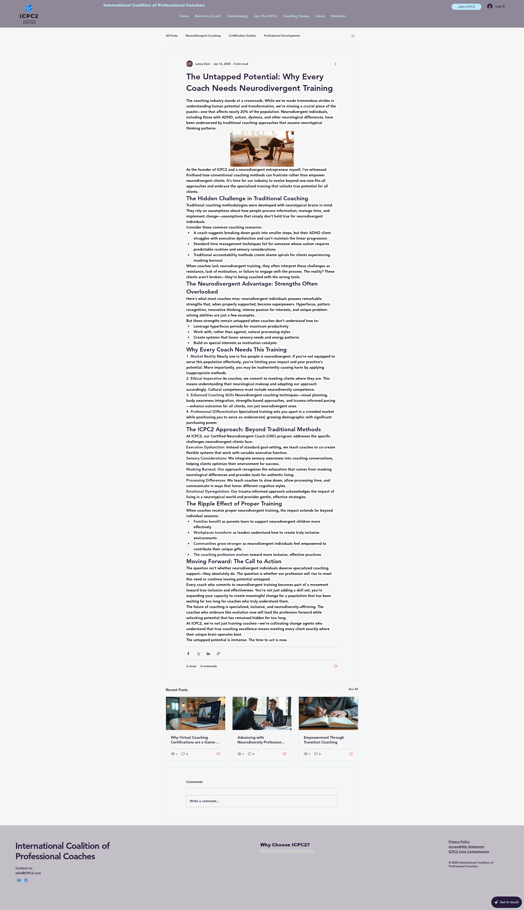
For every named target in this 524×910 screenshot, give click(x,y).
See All (353, 689)
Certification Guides (242, 35)
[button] (353, 35)
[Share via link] (218, 653)
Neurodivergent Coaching (203, 35)
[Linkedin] (19, 880)
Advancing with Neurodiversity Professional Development (261, 739)
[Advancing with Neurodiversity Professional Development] (262, 713)
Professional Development (282, 35)
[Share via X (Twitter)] (198, 653)
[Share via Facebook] (188, 653)
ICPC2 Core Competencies (469, 852)
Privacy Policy (459, 842)
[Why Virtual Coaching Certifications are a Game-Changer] (195, 713)
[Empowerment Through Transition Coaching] (328, 713)
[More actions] (335, 63)
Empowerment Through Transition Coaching (324, 739)
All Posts (171, 35)
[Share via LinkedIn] (208, 653)
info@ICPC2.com (28, 873)
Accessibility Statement (466, 847)
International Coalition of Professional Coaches (62, 851)
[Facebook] (26, 880)
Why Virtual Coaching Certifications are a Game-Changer (193, 739)
